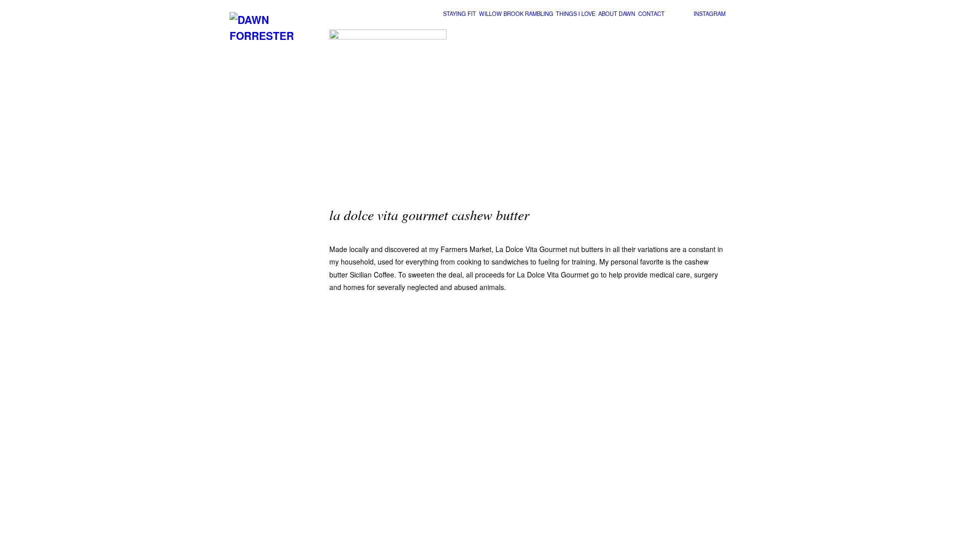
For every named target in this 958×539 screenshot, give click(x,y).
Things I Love (575, 13)
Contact (651, 13)
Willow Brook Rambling (516, 13)
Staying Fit (459, 13)
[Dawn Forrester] (274, 35)
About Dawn (616, 13)
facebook (672, 13)
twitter (685, 13)
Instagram (709, 13)
